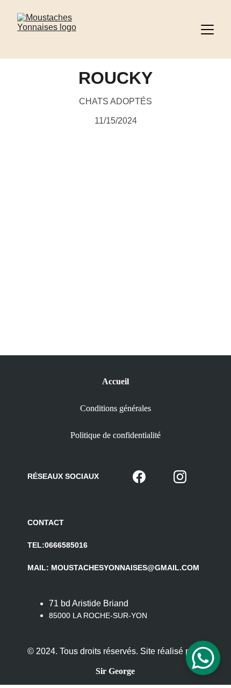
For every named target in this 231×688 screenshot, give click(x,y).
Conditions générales (115, 408)
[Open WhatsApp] (203, 658)
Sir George (115, 671)
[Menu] (207, 29)
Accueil (115, 381)
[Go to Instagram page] (180, 476)
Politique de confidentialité (115, 435)
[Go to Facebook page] (139, 476)
